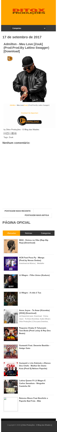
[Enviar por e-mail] (4, 133)
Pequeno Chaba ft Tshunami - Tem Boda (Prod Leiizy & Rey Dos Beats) (35, 330)
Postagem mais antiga (37, 215)
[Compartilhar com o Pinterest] (15, 133)
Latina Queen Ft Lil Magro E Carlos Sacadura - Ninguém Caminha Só (32, 383)
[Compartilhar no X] (10, 133)
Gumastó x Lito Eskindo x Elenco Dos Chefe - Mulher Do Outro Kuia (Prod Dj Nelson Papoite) (35, 366)
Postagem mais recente (18, 211)
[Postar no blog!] (7, 133)
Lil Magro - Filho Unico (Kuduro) (34, 275)
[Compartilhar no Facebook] (12, 133)
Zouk (11, 137)
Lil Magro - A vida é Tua (30, 293)
